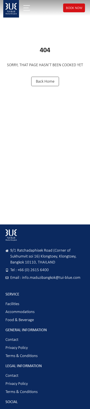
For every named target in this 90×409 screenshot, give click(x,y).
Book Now (74, 8)
